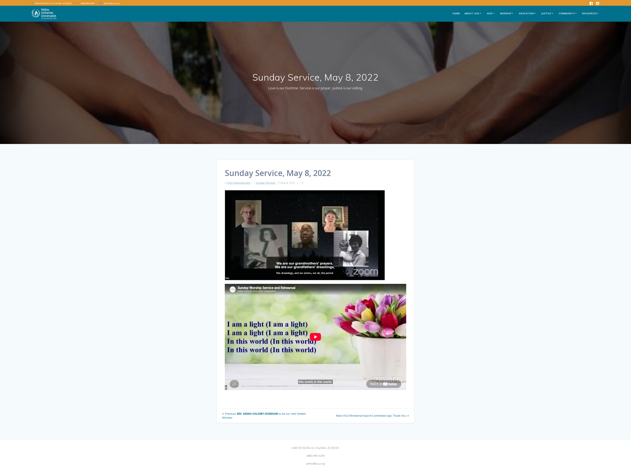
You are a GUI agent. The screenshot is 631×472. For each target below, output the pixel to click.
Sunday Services (265, 183)
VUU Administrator (239, 183)
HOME (456, 13)
